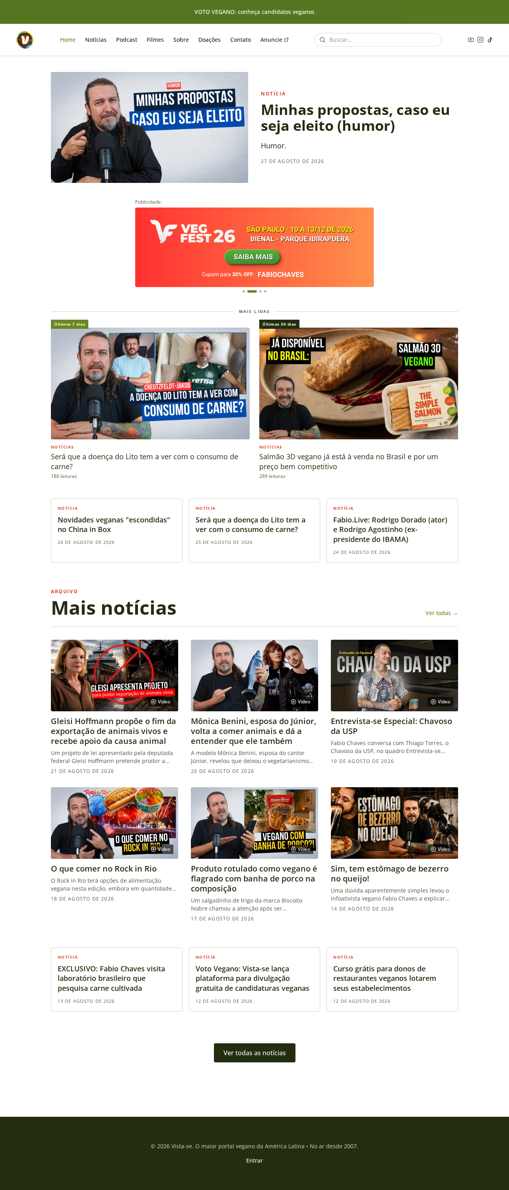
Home (68, 39)
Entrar (254, 1160)
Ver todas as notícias (254, 1052)
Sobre (181, 39)
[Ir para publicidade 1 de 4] (244, 291)
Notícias (96, 39)
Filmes (155, 39)
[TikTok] (490, 40)
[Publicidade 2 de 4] (254, 247)
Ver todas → (441, 613)
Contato (240, 39)
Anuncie (271, 39)
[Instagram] (480, 40)
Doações (209, 39)
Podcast (126, 39)
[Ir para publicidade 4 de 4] (265, 291)
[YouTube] (471, 40)
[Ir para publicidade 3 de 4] (260, 291)
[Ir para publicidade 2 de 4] (252, 291)
